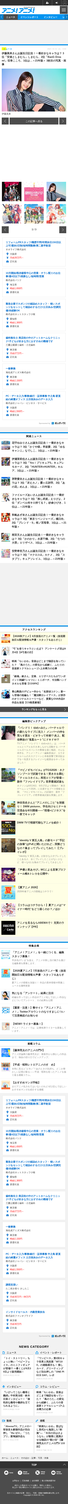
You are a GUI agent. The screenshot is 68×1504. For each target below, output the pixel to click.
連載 (42, 1420)
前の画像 (5, 121)
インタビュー (50, 17)
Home (11, 1472)
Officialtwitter (43, 1472)
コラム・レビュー (49, 1386)
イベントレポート (29, 17)
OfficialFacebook (26, 1472)
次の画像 (62, 121)
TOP (34, 1464)
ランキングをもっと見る (34, 709)
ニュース (10, 17)
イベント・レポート (51, 1352)
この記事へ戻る (34, 121)
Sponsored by (44, 423)
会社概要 (35, 1481)
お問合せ (15, 1481)
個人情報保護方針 (49, 1481)
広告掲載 (25, 1481)
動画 (9, 1420)
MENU (63, 10)
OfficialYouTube (59, 1472)
